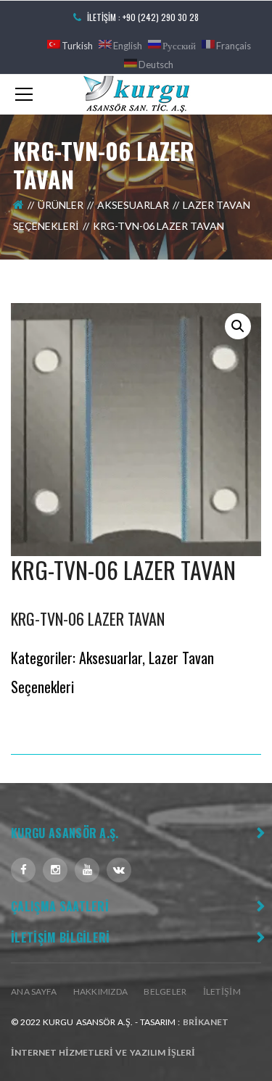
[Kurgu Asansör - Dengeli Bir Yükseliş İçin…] (136, 93)
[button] (238, 326)
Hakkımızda (100, 991)
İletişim (222, 991)
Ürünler (60, 205)
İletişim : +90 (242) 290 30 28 (143, 17)
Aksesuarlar (133, 205)
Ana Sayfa (34, 991)
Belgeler (165, 991)
